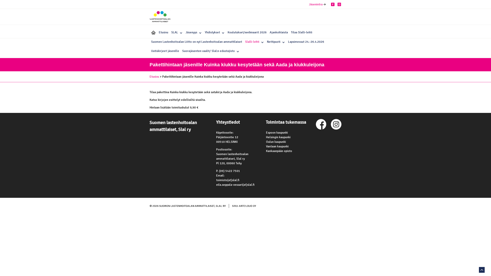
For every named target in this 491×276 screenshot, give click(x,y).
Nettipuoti (273, 42)
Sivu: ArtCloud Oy (244, 206)
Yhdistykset (212, 32)
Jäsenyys (191, 32)
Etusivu (163, 32)
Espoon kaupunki (277, 133)
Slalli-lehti (252, 42)
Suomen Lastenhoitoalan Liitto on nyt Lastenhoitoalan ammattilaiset (196, 42)
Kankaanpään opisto (279, 151)
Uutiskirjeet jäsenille (165, 51)
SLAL (174, 32)
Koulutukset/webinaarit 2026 (247, 32)
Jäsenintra (316, 4)
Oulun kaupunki (276, 142)
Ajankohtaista (279, 32)
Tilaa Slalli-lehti (301, 32)
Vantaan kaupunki (277, 146)
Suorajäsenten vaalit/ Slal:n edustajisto (208, 51)
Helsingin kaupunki (278, 137)
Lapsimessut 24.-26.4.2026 (306, 42)
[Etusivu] (160, 17)
